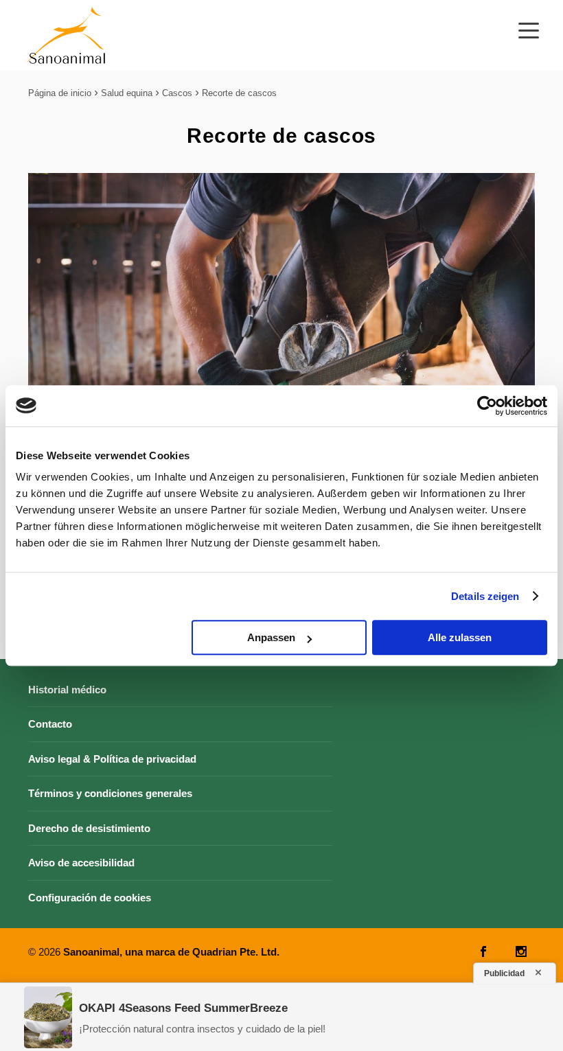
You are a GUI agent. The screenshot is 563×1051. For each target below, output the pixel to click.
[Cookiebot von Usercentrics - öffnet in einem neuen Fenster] (487, 405)
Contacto (50, 724)
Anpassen (271, 637)
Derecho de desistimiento (89, 828)
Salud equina (126, 93)
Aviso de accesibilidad (81, 862)
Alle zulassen (460, 637)
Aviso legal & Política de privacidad (112, 759)
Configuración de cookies (89, 897)
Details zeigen (485, 596)
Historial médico (67, 689)
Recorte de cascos (239, 93)
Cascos (177, 93)
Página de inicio (59, 93)
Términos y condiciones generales (110, 793)
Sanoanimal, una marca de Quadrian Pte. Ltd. (171, 952)
